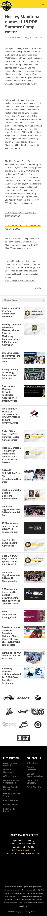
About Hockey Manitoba (10, 764)
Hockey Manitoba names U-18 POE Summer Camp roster (22, 24)
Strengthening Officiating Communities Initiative (10, 374)
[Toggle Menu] (43, 4)
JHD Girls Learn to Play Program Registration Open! (11, 357)
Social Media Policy (9, 810)
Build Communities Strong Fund (9, 614)
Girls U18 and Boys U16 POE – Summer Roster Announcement (10, 435)
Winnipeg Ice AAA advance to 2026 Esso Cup (11, 655)
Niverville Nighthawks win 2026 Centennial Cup (11, 511)
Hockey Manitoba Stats (11, 794)
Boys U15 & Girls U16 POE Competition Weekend (11, 312)
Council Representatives (35, 775)
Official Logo (9, 776)
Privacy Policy (10, 804)
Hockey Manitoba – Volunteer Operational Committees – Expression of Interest (11, 455)
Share (37, 288)
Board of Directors (31, 768)
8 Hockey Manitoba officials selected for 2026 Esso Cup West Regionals (11, 676)
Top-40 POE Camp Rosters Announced (9, 543)
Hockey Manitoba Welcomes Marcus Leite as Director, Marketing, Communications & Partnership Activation (11, 334)
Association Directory (32, 781)
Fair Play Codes (10, 800)
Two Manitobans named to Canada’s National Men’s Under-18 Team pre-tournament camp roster (11, 636)
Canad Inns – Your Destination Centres (22, 264)
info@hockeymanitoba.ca (23, 850)
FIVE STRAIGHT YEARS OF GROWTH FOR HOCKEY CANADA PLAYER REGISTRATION (11, 416)
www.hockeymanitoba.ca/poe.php (20, 280)
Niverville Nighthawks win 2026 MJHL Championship (11, 577)
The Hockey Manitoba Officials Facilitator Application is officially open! (10, 393)
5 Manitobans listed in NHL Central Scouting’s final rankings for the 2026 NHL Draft (11, 596)
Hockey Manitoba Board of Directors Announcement (11, 494)
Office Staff (32, 763)
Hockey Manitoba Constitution (11, 781)
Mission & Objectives (8, 770)
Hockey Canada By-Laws (10, 788)
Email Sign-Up (34, 787)
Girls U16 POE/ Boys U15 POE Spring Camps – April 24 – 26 (10, 560)
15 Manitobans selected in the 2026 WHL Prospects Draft (10, 528)
